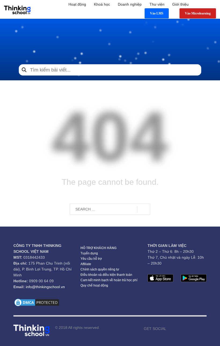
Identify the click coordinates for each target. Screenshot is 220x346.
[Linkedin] (203, 329)
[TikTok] (194, 329)
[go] (143, 209)
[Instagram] (186, 329)
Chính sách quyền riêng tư (99, 269)
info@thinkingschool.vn (45, 287)
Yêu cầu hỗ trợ (91, 259)
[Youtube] (178, 329)
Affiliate (85, 264)
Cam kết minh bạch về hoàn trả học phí (108, 280)
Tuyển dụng (89, 253)
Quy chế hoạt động (94, 285)
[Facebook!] (170, 329)
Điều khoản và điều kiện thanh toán (106, 275)
